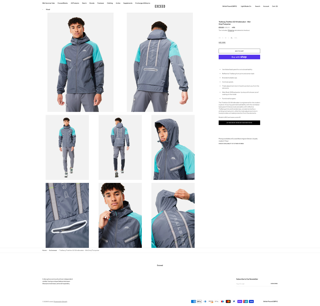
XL (232, 38)
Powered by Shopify (60, 301)
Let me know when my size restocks (239, 122)
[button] (229, 6)
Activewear (53, 250)
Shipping (231, 30)
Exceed (50, 301)
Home (44, 250)
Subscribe (274, 283)
